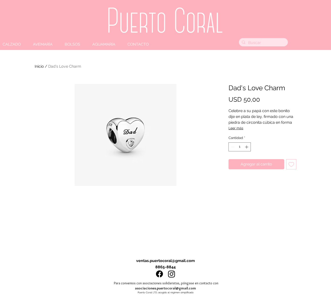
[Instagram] (171, 274)
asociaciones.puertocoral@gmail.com (165, 288)
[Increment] (247, 147)
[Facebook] (159, 274)
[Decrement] (232, 147)
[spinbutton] (239, 147)
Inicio (39, 66)
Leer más (236, 128)
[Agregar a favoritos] (291, 164)
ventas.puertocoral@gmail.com (165, 260)
